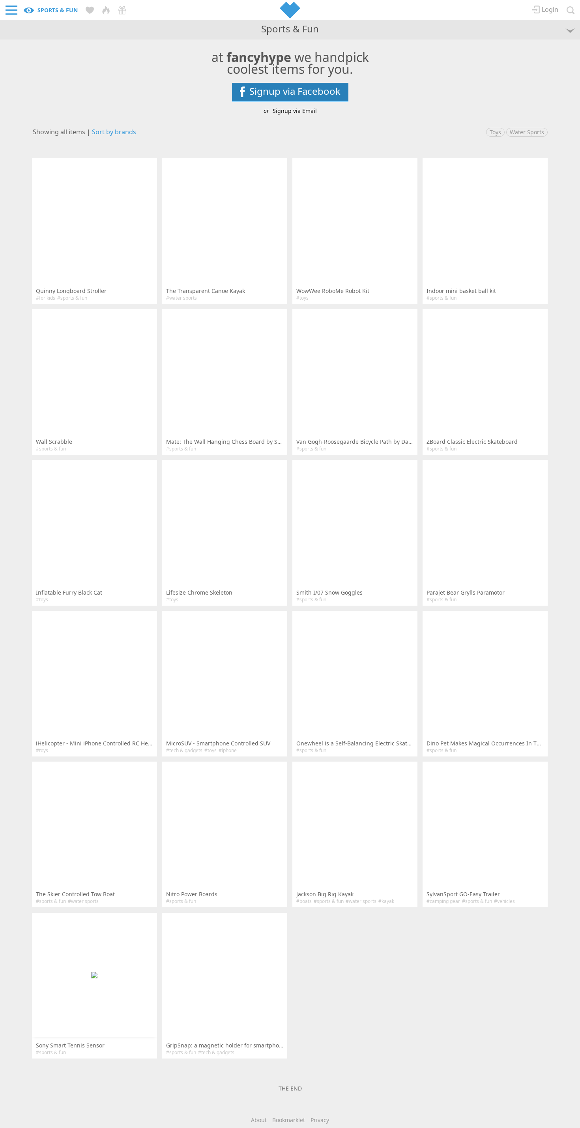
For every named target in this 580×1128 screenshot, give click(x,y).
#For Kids (45, 298)
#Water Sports (181, 298)
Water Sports (527, 132)
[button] (94, 975)
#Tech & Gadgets (184, 750)
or (290, 110)
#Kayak (386, 901)
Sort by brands (114, 132)
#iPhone (228, 750)
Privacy (320, 1120)
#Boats (304, 901)
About (259, 1120)
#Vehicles (504, 901)
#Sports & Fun (72, 298)
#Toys (302, 298)
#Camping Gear (443, 901)
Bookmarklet (288, 1120)
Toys (495, 132)
